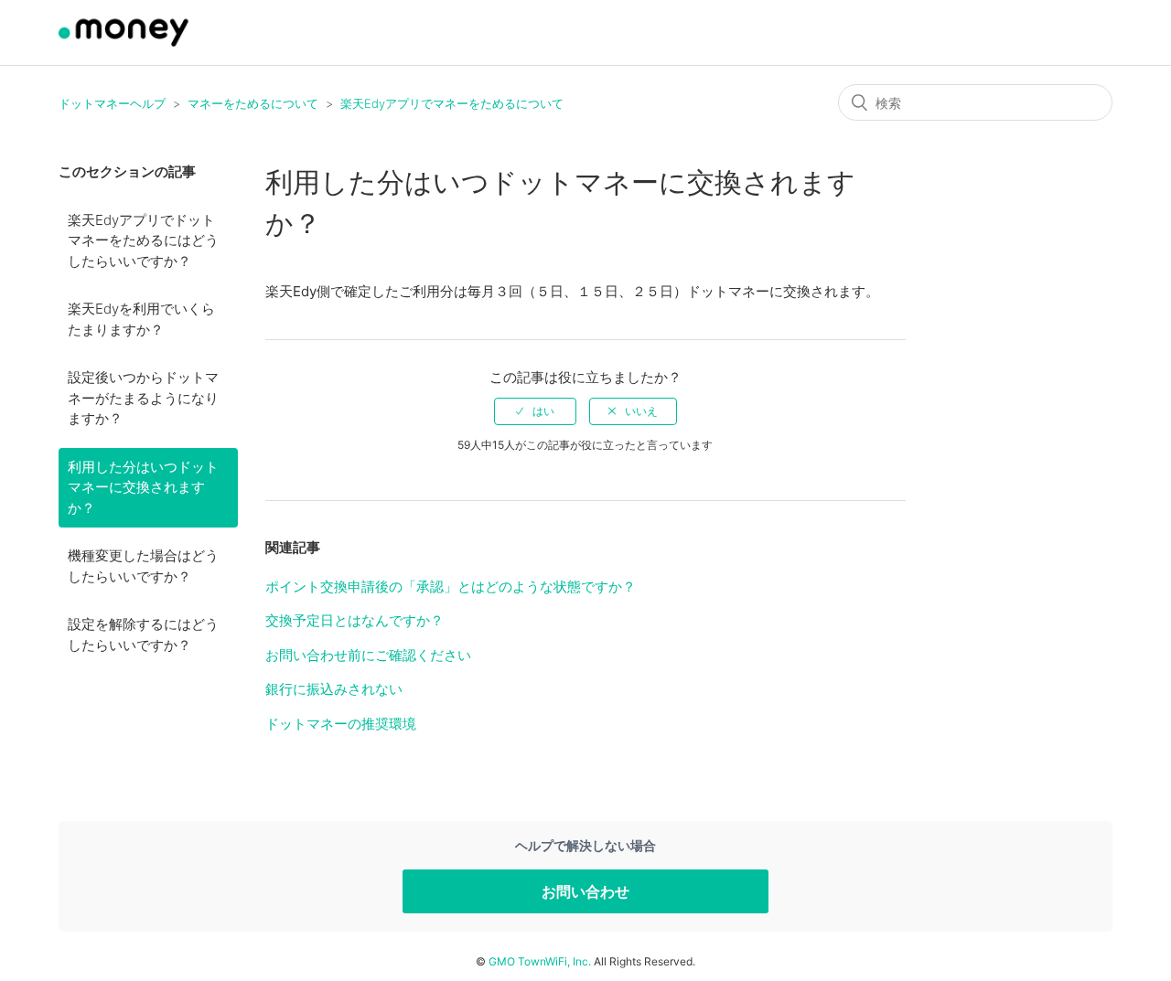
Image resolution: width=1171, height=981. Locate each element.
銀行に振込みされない (334, 689)
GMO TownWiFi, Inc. (540, 961)
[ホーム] (126, 41)
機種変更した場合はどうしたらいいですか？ (143, 566)
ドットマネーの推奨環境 (340, 723)
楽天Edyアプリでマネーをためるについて (452, 103)
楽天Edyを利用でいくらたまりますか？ (141, 319)
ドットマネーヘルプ (112, 103)
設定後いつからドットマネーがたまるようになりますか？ (143, 397)
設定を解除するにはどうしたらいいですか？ (143, 634)
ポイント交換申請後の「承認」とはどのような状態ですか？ (450, 586)
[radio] (535, 411)
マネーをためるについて (253, 103)
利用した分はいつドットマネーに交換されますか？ (143, 487)
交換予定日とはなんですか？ (354, 620)
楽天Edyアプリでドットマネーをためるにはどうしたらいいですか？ (143, 240)
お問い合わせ (585, 891)
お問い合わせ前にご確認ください (368, 655)
